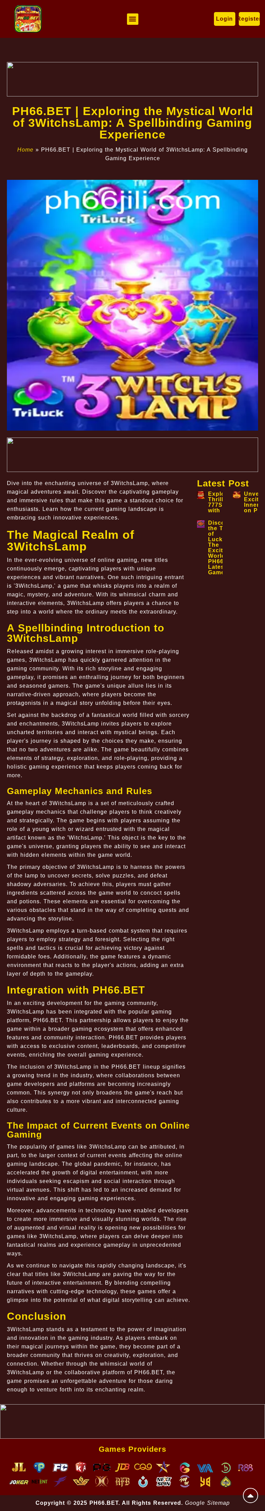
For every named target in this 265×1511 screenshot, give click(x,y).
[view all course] (250, 1495)
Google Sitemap (207, 1503)
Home (25, 150)
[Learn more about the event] (132, 79)
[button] (132, 19)
